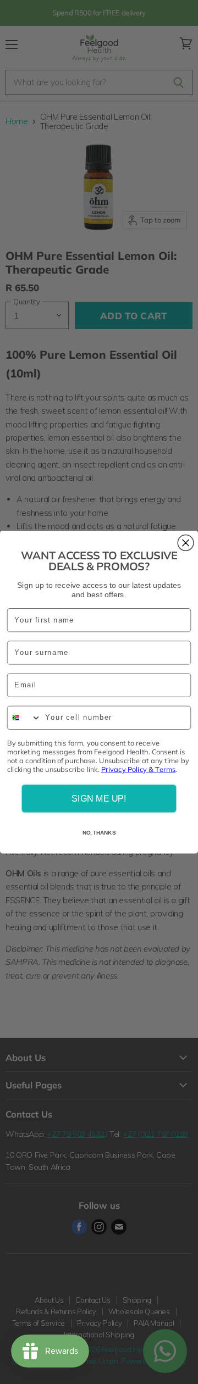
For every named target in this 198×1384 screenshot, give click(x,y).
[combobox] (24, 718)
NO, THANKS (99, 833)
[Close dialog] (186, 543)
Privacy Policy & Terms (138, 769)
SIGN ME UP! (99, 799)
